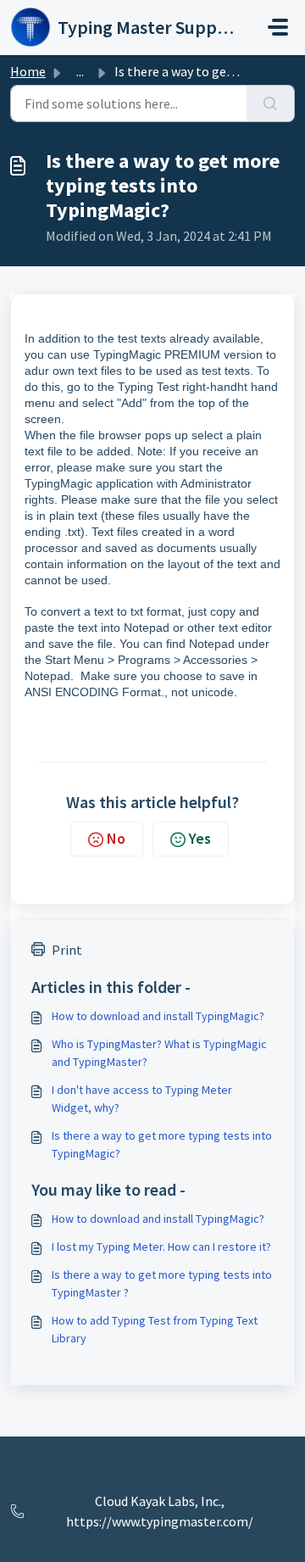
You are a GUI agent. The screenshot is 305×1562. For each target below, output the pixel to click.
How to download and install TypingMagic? (158, 1016)
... (80, 71)
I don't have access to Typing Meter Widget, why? (142, 1098)
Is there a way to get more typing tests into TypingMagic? (162, 1144)
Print (67, 949)
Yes (200, 838)
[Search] (271, 103)
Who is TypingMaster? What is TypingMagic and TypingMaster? (159, 1052)
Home (28, 71)
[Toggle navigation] (278, 27)
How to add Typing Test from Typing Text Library (155, 1329)
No (116, 838)
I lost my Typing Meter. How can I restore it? (161, 1246)
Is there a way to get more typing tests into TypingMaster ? (162, 1283)
